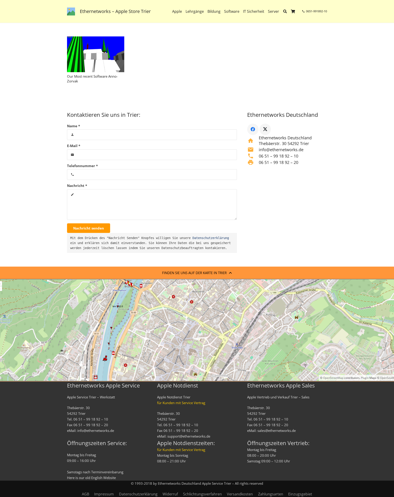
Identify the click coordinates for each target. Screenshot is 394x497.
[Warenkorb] (293, 11)
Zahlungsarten (270, 494)
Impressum (104, 494)
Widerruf (170, 494)
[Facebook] (253, 129)
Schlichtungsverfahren (202, 494)
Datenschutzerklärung (210, 238)
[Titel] (71, 11)
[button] (282, 11)
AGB (85, 494)
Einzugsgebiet (300, 494)
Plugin (364, 378)
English (96, 477)
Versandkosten (240, 494)
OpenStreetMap (333, 378)
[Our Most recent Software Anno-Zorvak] (95, 54)
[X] (265, 129)
